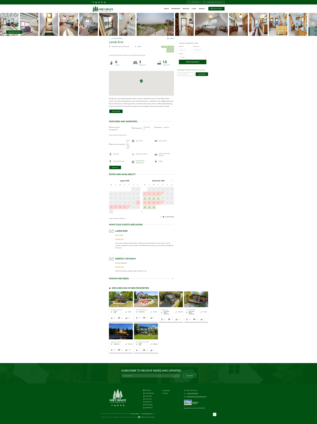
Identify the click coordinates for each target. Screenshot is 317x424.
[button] (9, 23)
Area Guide (166, 390)
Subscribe (202, 74)
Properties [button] (175, 8)
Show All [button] (115, 167)
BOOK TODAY (217, 8)
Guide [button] (194, 8)
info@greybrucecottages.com (214, 2)
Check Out (196, 46)
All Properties (116, 38)
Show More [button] (116, 111)
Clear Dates (169, 217)
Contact (202, 8)
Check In (181, 46)
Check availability (192, 62)
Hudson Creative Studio (147, 417)
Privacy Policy (135, 413)
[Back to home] (102, 9)
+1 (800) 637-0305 (195, 2)
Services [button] (186, 8)
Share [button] (172, 38)
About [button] (166, 8)
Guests (181, 53)
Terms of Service (147, 413)
